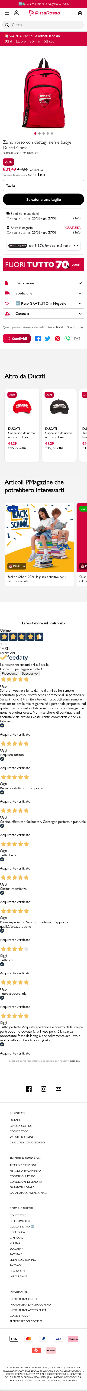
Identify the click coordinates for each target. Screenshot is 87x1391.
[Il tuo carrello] (80, 13)
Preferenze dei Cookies (26, 1321)
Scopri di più (75, 327)
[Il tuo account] (16, 13)
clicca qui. (75, 1060)
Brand (59, 327)
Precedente (9, 673)
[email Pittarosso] (58, 1089)
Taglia (10, 185)
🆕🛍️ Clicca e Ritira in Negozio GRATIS (43, 4)
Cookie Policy (20, 1315)
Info (42, 174)
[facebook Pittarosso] (28, 1089)
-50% (8, 162)
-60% (12, 395)
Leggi (75, 264)
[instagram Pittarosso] (43, 1089)
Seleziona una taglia (43, 199)
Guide (13, 509)
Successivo (30, 673)
